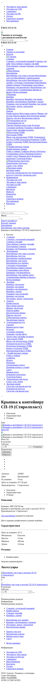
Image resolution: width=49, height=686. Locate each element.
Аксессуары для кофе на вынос (20, 130)
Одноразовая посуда (15, 123)
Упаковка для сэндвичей (17, 104)
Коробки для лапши (33, 99)
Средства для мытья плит (25, 175)
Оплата (9, 16)
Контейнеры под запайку (17, 263)
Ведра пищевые (20, 92)
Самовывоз (11, 11)
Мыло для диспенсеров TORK (19, 137)
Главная (9, 49)
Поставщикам (12, 21)
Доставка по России (15, 657)
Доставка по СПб (14, 9)
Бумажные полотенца (16, 374)
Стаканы (10, 59)
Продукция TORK (14, 135)
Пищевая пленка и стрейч (17, 367)
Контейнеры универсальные (27, 78)
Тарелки (10, 125)
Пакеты (9, 111)
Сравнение (6, 452)
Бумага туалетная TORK (17, 142)
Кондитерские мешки (36, 116)
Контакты (10, 189)
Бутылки (36, 125)
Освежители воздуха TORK (18, 344)
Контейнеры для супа (15, 256)
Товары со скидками (15, 52)
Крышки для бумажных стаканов (21, 249)
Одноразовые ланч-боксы (32, 85)
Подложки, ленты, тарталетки (19, 106)
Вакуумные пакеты (28, 113)
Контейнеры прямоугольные (19, 268)
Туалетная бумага (24, 158)
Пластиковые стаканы (16, 66)
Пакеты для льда (13, 118)
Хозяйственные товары (16, 149)
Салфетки (25, 151)
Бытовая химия (13, 170)
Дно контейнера (8, 516)
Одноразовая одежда (15, 154)
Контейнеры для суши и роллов (20, 75)
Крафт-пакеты (12, 113)
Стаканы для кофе (14, 242)
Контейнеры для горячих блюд (20, 275)
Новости (10, 192)
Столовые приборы (15, 128)
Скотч (15, 156)
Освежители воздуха (15, 389)
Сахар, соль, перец (14, 165)
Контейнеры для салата (16, 80)
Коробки (10, 97)
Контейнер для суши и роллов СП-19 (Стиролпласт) (24, 584)
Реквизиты (11, 194)
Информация (12, 177)
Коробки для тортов (37, 104)
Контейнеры (11, 73)
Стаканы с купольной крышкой (20, 61)
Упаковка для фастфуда (34, 128)
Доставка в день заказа (16, 182)
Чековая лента (25, 156)
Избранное (6, 455)
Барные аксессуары (22, 125)
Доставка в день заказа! (16, 7)
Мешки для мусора (14, 308)
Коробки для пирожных (17, 101)
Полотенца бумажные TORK (33, 139)
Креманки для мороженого (18, 87)
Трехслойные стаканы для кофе (25, 64)
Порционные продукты (16, 163)
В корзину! (38, 447)
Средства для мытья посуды (18, 173)
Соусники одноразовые (24, 83)
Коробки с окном (35, 101)
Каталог (9, 54)
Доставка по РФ (13, 14)
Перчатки (41, 151)
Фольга (33, 151)
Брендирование (13, 661)
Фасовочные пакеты (31, 118)
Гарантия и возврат (15, 18)
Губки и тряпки (13, 151)
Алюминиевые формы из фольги (21, 277)
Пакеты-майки (19, 116)
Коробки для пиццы (15, 99)
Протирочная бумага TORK (18, 351)
